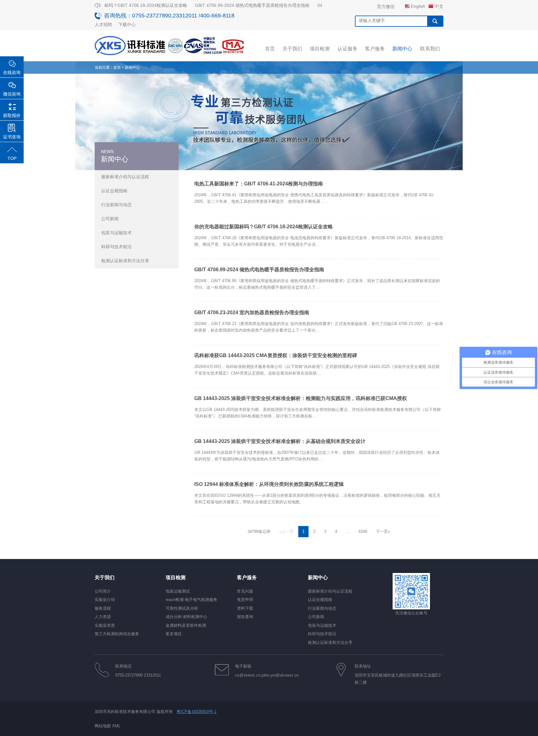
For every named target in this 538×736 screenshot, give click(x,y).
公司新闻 (110, 218)
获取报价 (12, 115)
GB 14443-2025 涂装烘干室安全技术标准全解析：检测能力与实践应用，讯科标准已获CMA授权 (300, 398)
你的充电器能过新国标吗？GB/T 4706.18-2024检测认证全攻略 (118, 5)
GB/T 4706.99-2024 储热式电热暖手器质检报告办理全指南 (244, 5)
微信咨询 (12, 93)
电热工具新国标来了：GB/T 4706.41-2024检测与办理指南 (258, 183)
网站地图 (103, 726)
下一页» (383, 531)
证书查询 (12, 136)
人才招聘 (103, 24)
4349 (362, 531)
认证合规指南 (114, 190)
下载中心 (127, 24)
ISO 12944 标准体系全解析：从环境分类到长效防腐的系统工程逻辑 (269, 484)
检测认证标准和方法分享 (125, 260)
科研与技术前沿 (116, 246)
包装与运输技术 (116, 232)
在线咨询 (12, 72)
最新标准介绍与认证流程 (125, 176)
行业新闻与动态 (116, 204)
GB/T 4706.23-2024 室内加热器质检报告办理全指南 (251, 312)
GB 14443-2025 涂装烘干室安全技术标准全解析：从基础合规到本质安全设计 (280, 441)
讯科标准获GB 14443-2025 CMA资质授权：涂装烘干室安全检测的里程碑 (275, 355)
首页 (117, 67)
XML (116, 726)
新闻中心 (132, 67)
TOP (12, 158)
